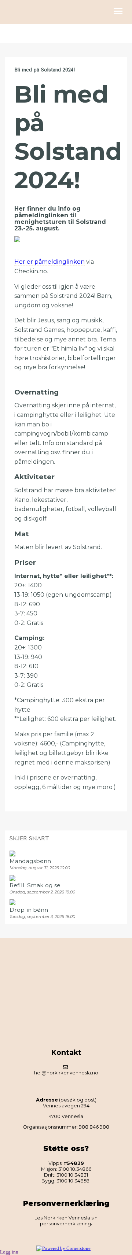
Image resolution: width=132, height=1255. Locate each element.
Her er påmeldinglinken (49, 261)
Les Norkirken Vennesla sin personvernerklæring (66, 1220)
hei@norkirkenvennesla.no (66, 1073)
